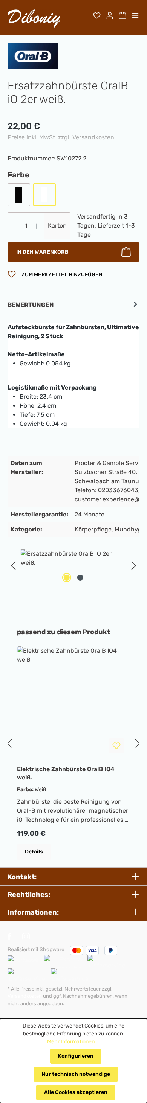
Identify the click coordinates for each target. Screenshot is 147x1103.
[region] (73, 565)
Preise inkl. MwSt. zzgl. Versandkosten (61, 137)
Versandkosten (25, 996)
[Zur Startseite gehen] (34, 18)
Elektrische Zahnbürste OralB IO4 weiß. (66, 773)
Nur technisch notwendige (75, 1074)
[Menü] (135, 16)
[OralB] (33, 56)
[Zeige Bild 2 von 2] (80, 578)
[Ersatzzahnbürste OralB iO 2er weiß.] (73, 558)
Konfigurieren (75, 1056)
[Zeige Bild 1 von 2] (67, 578)
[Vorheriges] (13, 566)
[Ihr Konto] (110, 16)
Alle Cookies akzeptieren (75, 1092)
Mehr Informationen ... (73, 1041)
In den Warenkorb (42, 252)
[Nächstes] (133, 566)
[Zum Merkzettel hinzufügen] (116, 745)
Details (34, 852)
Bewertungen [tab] (31, 304)
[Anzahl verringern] (15, 225)
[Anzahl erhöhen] (37, 225)
